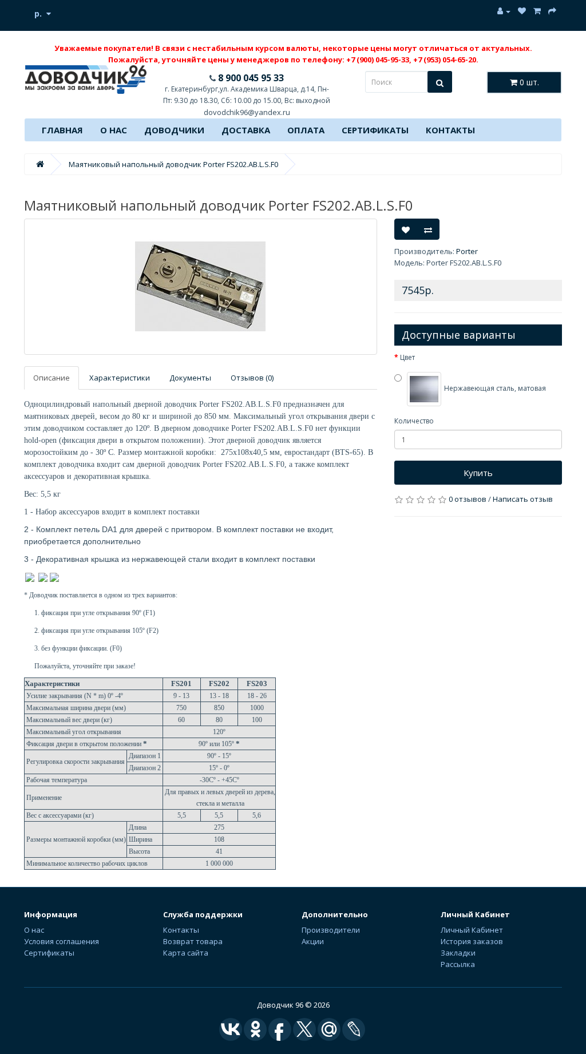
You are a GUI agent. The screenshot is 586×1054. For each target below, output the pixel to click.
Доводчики (174, 130)
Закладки (458, 953)
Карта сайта (185, 953)
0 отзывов (467, 499)
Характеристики (119, 378)
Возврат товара (193, 941)
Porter (467, 251)
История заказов (472, 941)
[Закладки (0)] (522, 11)
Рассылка (458, 964)
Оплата (305, 130)
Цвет (407, 357)
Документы (190, 378)
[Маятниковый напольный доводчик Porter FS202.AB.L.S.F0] (200, 287)
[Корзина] (537, 11)
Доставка (245, 130)
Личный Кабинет (472, 930)
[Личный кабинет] (503, 11)
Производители (331, 930)
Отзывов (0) (252, 378)
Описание (51, 378)
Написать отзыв (523, 499)
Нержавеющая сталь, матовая (494, 389)
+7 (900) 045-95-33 (377, 59)
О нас (113, 130)
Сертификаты (375, 130)
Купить (478, 472)
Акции (313, 941)
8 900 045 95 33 (250, 78)
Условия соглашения (61, 941)
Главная (62, 130)
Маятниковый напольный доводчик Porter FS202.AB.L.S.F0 (173, 164)
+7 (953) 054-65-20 (444, 59)
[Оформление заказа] (552, 11)
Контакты (450, 130)
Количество (414, 421)
